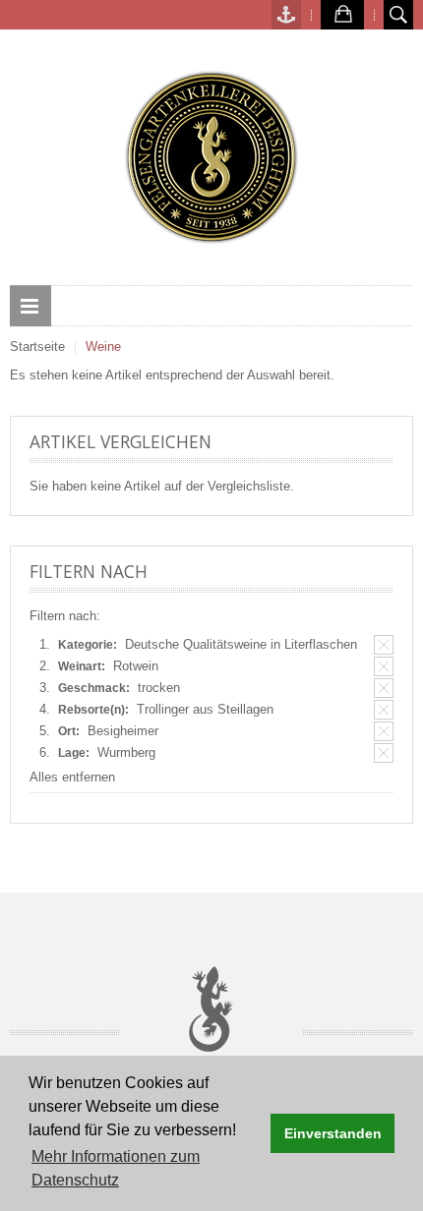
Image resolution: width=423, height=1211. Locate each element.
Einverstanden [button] (333, 1133)
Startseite (37, 346)
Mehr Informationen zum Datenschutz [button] (115, 1168)
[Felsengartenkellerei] (211, 157)
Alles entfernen (72, 777)
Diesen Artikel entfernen (383, 645)
